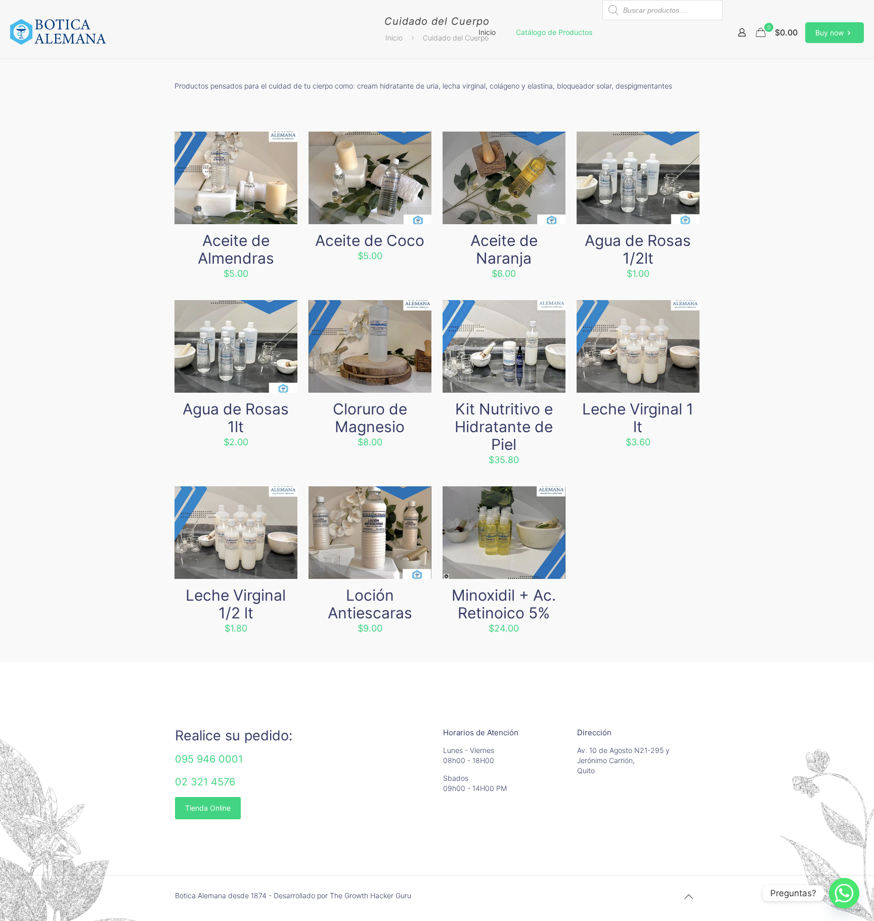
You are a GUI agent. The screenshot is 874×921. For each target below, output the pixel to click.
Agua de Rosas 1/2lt (638, 249)
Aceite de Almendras (236, 249)
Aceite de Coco (369, 240)
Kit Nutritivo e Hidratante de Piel (504, 426)
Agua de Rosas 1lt (236, 418)
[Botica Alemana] (58, 32)
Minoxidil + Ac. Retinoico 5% (504, 604)
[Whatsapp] (844, 893)
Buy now (829, 32)
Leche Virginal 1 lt (637, 418)
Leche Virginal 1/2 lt (236, 604)
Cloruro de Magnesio (370, 418)
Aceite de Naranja (504, 249)
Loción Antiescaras (370, 604)
